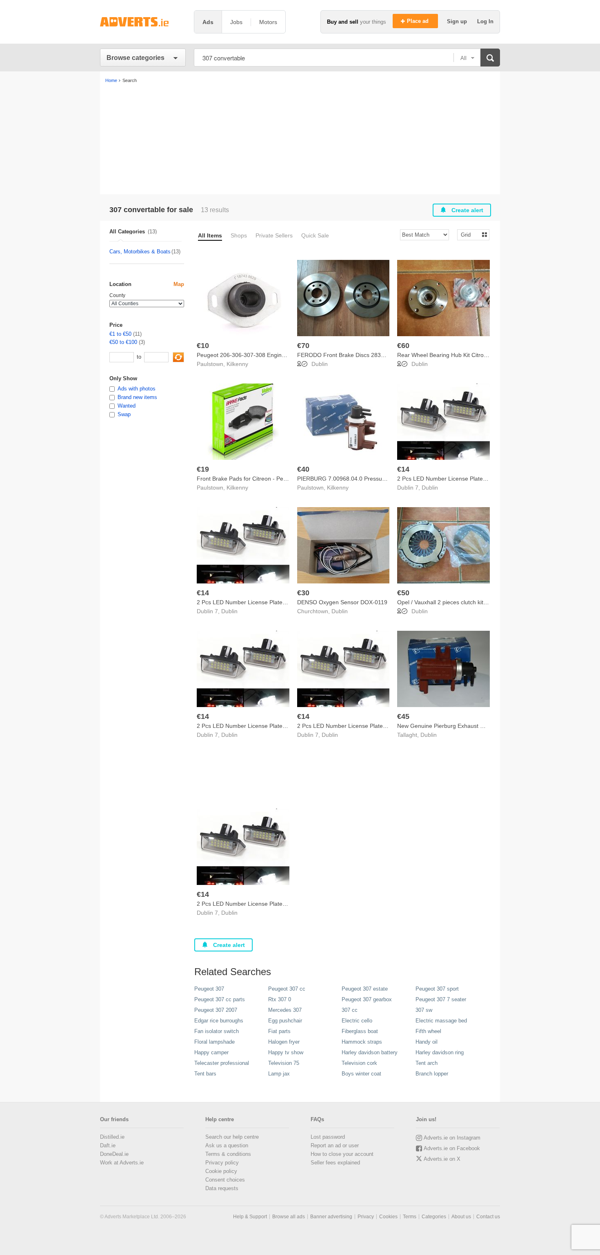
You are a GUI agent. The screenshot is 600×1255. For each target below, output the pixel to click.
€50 (403, 593)
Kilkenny (237, 364)
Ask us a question (226, 1145)
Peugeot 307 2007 (215, 1010)
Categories (434, 1217)
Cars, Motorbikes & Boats (140, 251)
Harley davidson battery (370, 1052)
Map (178, 284)
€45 (403, 716)
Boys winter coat (361, 1074)
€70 (303, 345)
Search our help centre (232, 1137)
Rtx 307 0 (279, 999)
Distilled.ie (112, 1137)
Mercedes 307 (285, 1010)
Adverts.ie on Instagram (452, 1138)
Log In (485, 21)
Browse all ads (288, 1217)
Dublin (319, 364)
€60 (403, 345)
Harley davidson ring (440, 1052)
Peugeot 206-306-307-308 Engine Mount (250, 355)
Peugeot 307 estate (365, 989)
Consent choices (225, 1180)
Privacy (366, 1217)
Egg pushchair (285, 1021)
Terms (409, 1217)
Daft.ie (108, 1145)
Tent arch (427, 1063)
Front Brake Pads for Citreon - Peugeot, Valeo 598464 (267, 478)
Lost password (328, 1137)
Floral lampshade (214, 1042)
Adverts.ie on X (442, 1159)
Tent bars (205, 1074)
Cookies (388, 1217)
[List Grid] (470, 234)
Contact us (488, 1217)
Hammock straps (362, 1042)
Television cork (359, 1063)
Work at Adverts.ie (122, 1163)
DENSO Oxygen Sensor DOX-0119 (342, 602)
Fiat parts (279, 1031)
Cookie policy (221, 1171)
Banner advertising (331, 1217)
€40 (303, 469)
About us (461, 1217)
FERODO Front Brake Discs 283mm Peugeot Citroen (365, 355)
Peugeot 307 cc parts (219, 999)
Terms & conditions (228, 1154)
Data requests (221, 1188)
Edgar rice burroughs (218, 1021)
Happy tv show (285, 1052)
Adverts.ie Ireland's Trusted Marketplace (143, 21)
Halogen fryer (284, 1042)
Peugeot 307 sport (437, 989)
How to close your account (342, 1154)
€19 (203, 469)
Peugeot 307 (209, 989)
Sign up (458, 21)
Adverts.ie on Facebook (452, 1148)
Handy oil (427, 1042)
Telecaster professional (221, 1063)
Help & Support (250, 1217)
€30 (303, 593)
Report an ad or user (335, 1145)
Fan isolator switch (216, 1031)
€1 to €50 (120, 334)
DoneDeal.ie (114, 1154)
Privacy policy (222, 1163)
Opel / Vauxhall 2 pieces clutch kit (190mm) (453, 602)
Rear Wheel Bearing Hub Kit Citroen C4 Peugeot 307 (465, 355)
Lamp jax (279, 1074)
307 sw (424, 1010)
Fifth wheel (428, 1031)
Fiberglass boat (360, 1031)
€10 (203, 345)
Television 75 (283, 1063)
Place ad (418, 21)
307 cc (350, 1010)
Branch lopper (432, 1074)
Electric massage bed (441, 1021)
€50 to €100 (123, 342)
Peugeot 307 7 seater (441, 999)
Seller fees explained (335, 1163)
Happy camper (211, 1052)
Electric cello (357, 1021)
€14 (403, 469)
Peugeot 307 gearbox (367, 999)
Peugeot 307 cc (286, 989)
